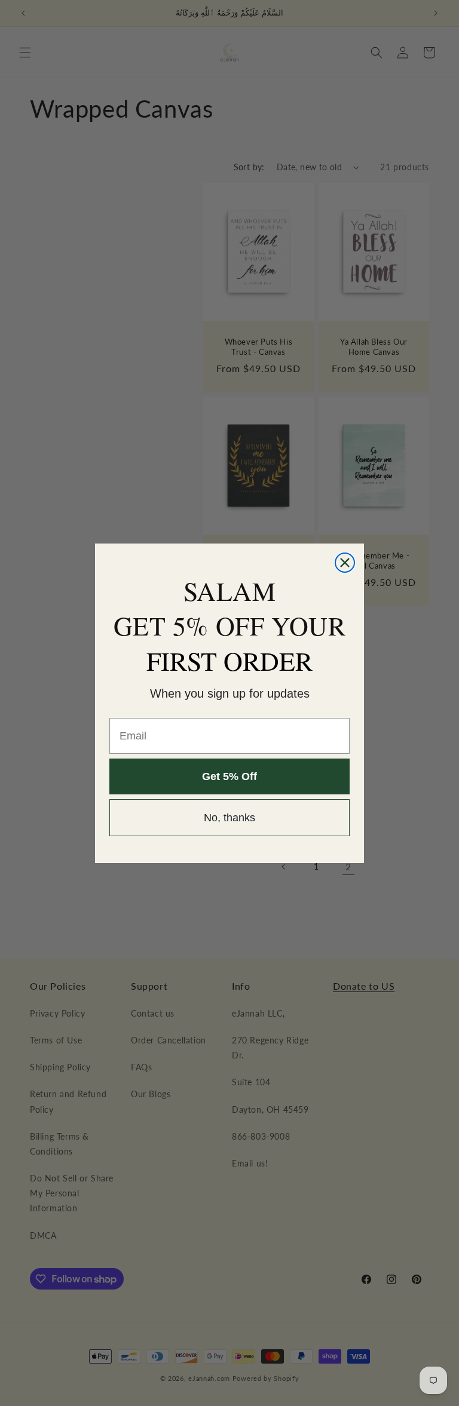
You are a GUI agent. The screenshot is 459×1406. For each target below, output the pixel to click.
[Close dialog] (344, 562)
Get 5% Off (229, 776)
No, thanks (229, 818)
